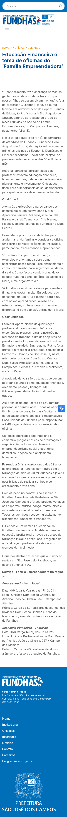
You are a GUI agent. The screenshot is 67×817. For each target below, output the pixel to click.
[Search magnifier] (60, 6)
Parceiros (8, 755)
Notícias (18, 47)
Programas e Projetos (17, 761)
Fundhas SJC (21, 564)
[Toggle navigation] (7, 29)
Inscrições (9, 737)
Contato (7, 749)
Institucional (10, 724)
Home (5, 47)
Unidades (8, 730)
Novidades (33, 47)
